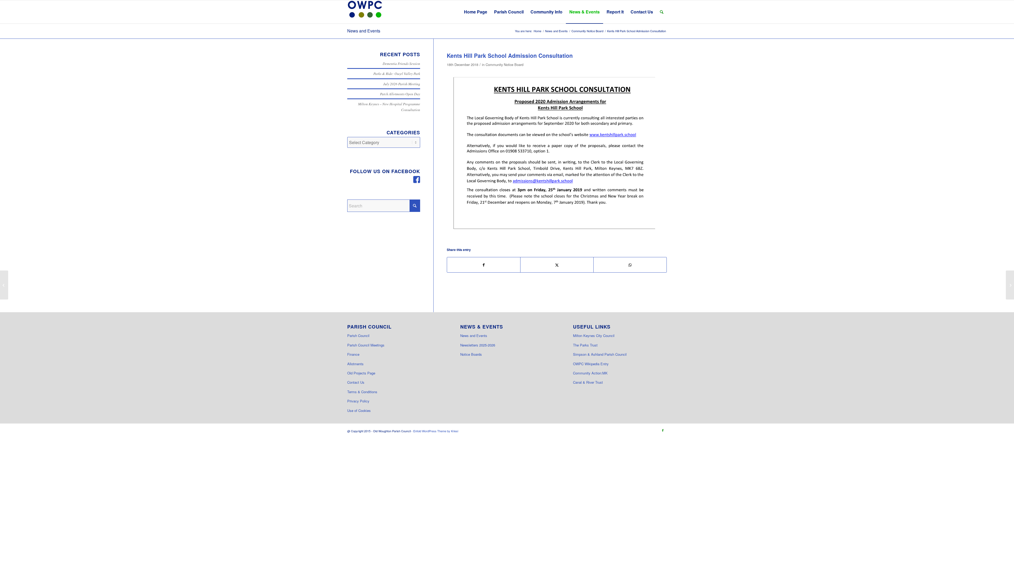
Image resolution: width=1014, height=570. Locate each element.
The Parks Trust (585, 345)
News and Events (363, 31)
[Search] (661, 11)
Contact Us (355, 382)
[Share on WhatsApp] (630, 264)
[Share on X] (556, 264)
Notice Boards (471, 354)
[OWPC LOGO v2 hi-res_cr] (365, 11)
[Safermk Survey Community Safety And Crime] (4, 285)
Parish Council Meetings (365, 345)
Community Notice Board (504, 64)
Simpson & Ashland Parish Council (600, 354)
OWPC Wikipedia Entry (591, 363)
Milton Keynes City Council (593, 335)
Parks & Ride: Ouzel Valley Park (396, 73)
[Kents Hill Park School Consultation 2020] (557, 155)
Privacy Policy (358, 400)
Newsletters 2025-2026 (477, 345)
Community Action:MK (590, 373)
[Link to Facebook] (663, 430)
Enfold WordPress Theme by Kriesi (435, 431)
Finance (353, 354)
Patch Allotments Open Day (400, 93)
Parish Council (358, 335)
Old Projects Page (361, 373)
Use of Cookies (359, 410)
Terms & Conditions (362, 391)
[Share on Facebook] (483, 264)
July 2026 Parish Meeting (401, 83)
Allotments (355, 363)
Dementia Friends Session (401, 63)
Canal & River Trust (588, 382)
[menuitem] (476, 11)
